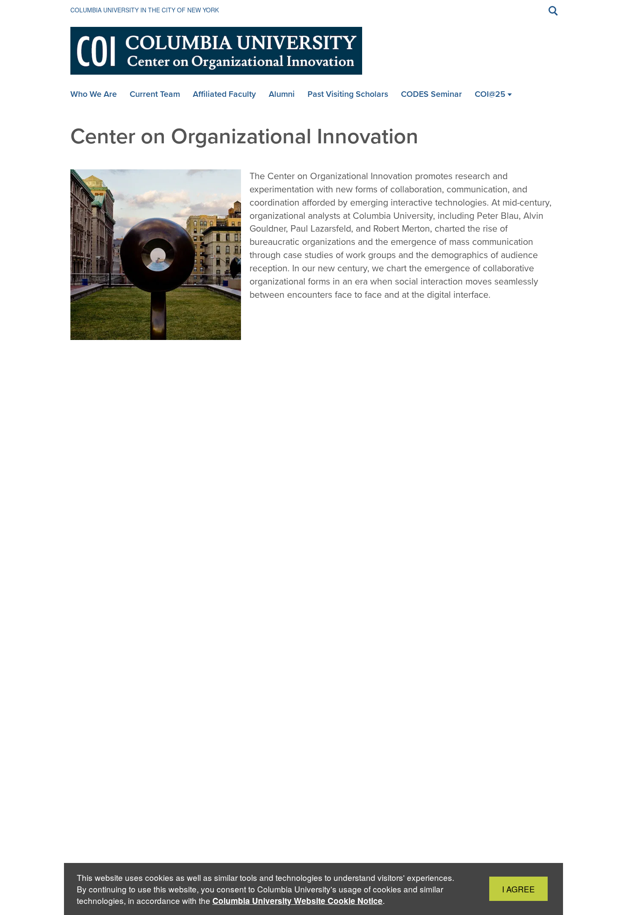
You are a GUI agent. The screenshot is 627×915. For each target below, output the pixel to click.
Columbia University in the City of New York (144, 10)
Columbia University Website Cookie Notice (297, 900)
